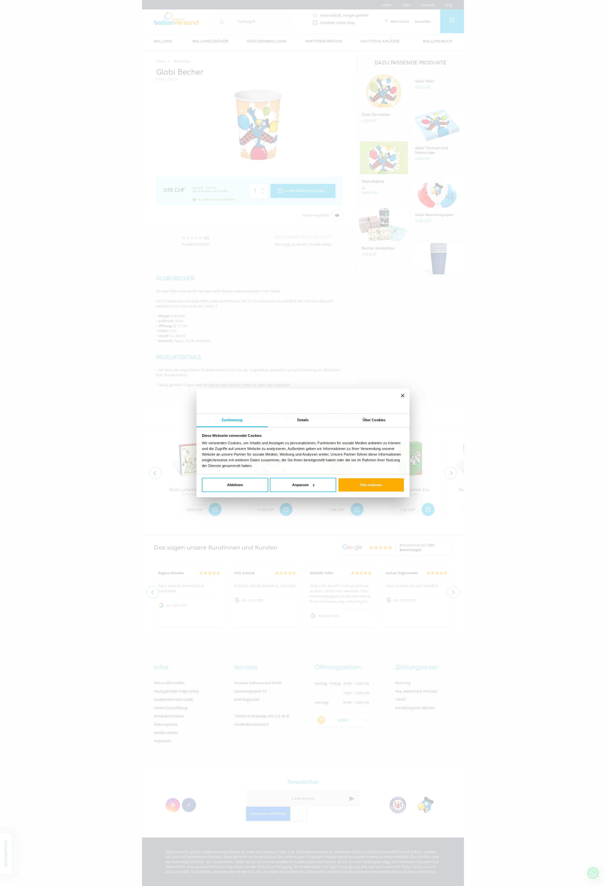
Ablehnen (235, 485)
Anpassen (300, 485)
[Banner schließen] (402, 401)
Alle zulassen (371, 485)
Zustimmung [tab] (232, 420)
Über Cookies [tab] (374, 420)
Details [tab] (303, 420)
